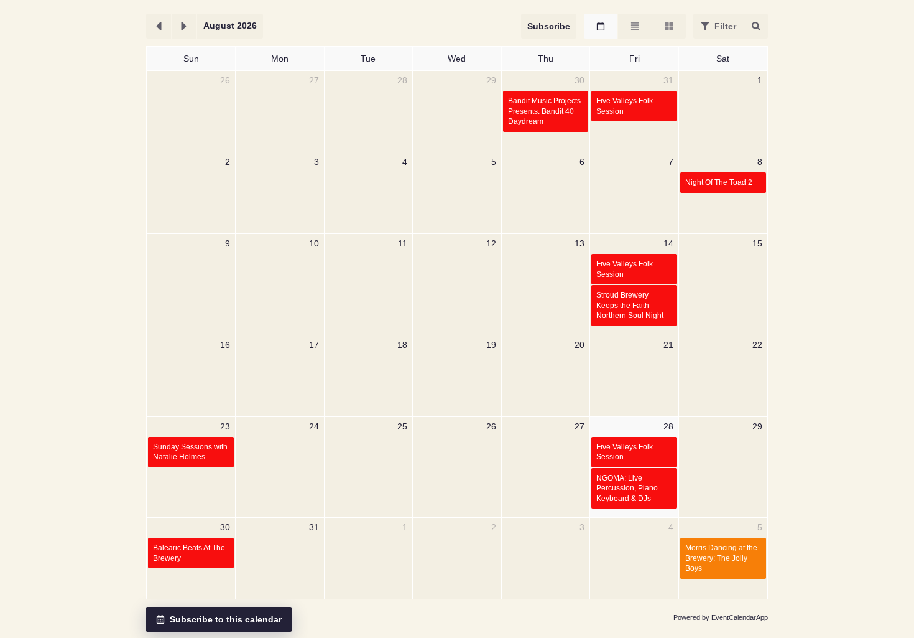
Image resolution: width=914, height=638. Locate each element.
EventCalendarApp (739, 617)
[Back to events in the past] (158, 26)
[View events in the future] (184, 26)
